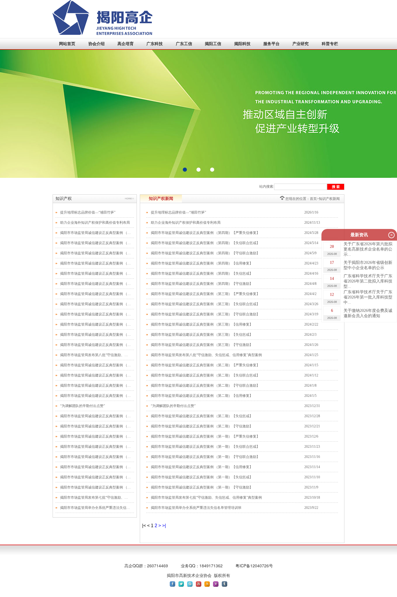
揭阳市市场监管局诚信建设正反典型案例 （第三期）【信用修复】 (95, 324)
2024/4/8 (310, 284)
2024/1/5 (310, 396)
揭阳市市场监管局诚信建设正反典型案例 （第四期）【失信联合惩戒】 (95, 243)
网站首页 (67, 44)
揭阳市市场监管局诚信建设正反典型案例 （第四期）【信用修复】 (95, 263)
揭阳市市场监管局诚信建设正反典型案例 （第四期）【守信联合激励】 (95, 253)
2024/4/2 (310, 294)
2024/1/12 (311, 375)
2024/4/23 (311, 263)
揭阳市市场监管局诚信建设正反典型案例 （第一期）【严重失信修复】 (95, 436)
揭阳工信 (213, 44)
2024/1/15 (311, 365)
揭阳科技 (242, 44)
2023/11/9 (311, 487)
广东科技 (154, 44)
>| (164, 525)
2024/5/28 (311, 233)
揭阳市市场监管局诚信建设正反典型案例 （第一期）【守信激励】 (95, 487)
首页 (313, 199)
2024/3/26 (311, 304)
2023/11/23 (312, 447)
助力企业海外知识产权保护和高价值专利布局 (95, 223)
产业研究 (300, 44)
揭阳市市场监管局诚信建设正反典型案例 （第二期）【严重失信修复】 (95, 365)
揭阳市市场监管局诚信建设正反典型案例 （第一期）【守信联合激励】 (95, 457)
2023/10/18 (312, 497)
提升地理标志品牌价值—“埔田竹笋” (87, 212)
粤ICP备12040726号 (254, 565)
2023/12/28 (312, 416)
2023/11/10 (312, 477)
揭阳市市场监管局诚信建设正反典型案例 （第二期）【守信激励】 (95, 426)
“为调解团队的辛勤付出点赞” (82, 406)
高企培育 (125, 44)
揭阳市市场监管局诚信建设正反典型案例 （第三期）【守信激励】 (95, 345)
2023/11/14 (312, 467)
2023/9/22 (311, 508)
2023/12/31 (312, 406)
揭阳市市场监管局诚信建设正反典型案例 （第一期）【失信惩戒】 (95, 477)
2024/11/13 (312, 223)
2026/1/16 (311, 212)
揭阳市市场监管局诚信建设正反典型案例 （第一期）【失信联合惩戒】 (95, 447)
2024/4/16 (311, 273)
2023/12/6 (311, 436)
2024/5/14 (311, 243)
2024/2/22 (311, 324)
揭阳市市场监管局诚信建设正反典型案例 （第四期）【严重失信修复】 (95, 233)
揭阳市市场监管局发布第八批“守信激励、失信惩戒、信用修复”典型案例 (95, 355)
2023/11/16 (312, 457)
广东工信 (184, 44)
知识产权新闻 (329, 199)
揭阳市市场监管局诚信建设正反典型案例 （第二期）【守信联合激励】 (95, 385)
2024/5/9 (310, 253)
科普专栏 (330, 44)
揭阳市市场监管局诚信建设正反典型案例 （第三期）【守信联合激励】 (95, 314)
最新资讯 (359, 234)
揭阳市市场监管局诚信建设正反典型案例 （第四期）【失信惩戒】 (95, 273)
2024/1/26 (311, 345)
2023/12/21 (312, 426)
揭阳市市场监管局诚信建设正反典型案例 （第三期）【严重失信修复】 (95, 294)
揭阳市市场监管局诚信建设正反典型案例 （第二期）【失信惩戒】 (95, 416)
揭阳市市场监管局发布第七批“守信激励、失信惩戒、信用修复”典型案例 (95, 497)
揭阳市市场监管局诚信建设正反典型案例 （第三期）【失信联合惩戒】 (95, 304)
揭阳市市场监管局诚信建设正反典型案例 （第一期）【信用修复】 (95, 467)
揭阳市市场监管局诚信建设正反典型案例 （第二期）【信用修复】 (95, 396)
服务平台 (271, 44)
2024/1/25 (311, 355)
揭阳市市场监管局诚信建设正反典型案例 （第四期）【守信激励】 (95, 284)
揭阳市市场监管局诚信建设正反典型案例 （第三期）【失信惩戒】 (95, 335)
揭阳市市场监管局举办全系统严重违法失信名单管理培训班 (95, 508)
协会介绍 (96, 44)
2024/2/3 (310, 335)
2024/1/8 (310, 385)
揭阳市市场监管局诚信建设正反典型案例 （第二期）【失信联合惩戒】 (95, 375)
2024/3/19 (311, 314)
